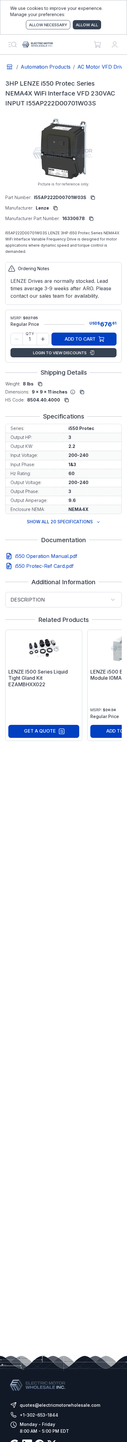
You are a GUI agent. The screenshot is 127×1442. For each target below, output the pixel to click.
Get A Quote (40, 731)
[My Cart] (97, 44)
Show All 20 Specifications (60, 521)
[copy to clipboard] (93, 198)
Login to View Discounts (60, 352)
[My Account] (114, 44)
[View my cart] (97, 44)
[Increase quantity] (42, 339)
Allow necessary (48, 24)
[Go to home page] (9, 66)
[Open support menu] (12, 44)
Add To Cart (80, 339)
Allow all (87, 24)
